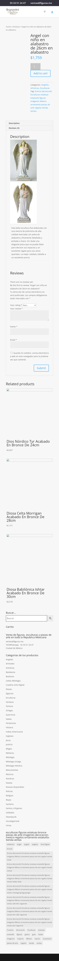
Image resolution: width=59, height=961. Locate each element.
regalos (23, 943)
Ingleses (9, 736)
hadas (40, 934)
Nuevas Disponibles (15, 787)
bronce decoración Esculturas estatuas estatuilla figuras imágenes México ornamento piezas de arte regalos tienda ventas (41, 101)
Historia (9, 727)
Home (8, 26)
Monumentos (12, 770)
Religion (9, 795)
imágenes (11, 939)
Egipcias (9, 693)
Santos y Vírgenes (14, 808)
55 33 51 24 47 (18, 3)
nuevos (37, 939)
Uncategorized (12, 821)
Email (13, 340)
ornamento (47, 939)
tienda (31, 943)
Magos (9, 748)
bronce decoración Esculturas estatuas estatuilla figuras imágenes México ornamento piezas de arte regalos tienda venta (29, 856)
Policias (9, 791)
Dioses (9, 689)
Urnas (8, 825)
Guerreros (10, 714)
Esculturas (45, 88)
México (29, 939)
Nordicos (10, 778)
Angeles (45, 84)
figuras (19, 934)
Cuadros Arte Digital (15, 685)
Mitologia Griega (13, 761)
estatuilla (10, 934)
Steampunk (11, 817)
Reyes (8, 800)
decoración (20, 930)
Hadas (9, 719)
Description (14, 123)
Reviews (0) (14, 128)
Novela (9, 783)
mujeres (20, 939)
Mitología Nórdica (14, 765)
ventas (39, 943)
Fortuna (9, 706)
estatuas (41, 930)
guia (34, 934)
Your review (16, 308)
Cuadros (10, 930)
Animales (10, 663)
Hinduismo (11, 723)
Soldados (10, 812)
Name (13, 326)
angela (26, 844)
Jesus (8, 740)
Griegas (9, 710)
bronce (9, 849)
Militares (10, 753)
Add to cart (40, 73)
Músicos (9, 774)
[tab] (29, 123)
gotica (27, 934)
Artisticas (16, 26)
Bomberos (10, 672)
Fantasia (10, 702)
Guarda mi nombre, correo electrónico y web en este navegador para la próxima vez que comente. (29, 356)
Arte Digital (45, 844)
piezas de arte (12, 943)
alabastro (10, 844)
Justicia (9, 744)
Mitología (10, 757)
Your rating (16, 305)
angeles (35, 844)
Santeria (10, 804)
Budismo (10, 676)
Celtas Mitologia (13, 680)
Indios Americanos (14, 731)
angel (19, 844)
